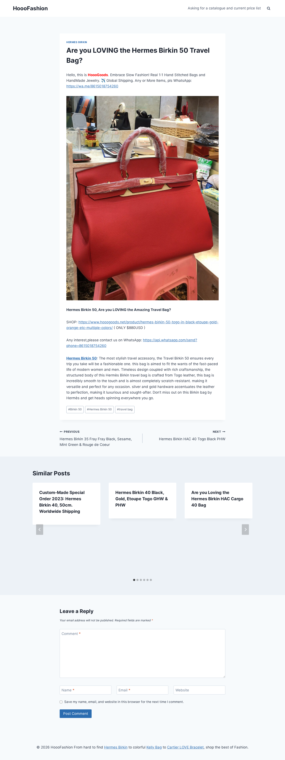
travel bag (124, 409)
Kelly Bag (154, 747)
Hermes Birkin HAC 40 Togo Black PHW (192, 435)
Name (68, 690)
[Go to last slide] (39, 529)
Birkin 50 (75, 409)
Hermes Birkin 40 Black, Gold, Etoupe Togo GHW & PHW (141, 499)
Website (182, 690)
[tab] (134, 580)
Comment (71, 634)
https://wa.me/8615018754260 (92, 86)
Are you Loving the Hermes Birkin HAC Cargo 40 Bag (217, 499)
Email (124, 690)
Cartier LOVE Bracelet (185, 747)
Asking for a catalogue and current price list (224, 8)
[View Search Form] (268, 8)
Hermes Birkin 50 (81, 358)
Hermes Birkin (76, 42)
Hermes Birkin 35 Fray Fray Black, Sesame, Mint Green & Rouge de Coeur (96, 438)
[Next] (245, 529)
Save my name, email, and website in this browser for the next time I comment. (124, 702)
